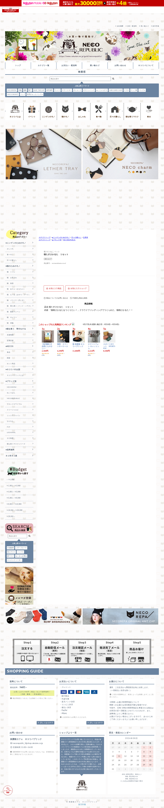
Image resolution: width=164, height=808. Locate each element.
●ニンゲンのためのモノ (61, 237)
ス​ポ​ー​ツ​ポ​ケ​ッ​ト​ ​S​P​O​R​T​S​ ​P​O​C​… (109, 346)
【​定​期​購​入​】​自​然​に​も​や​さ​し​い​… (47, 346)
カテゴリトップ (44, 237)
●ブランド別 (56, 240)
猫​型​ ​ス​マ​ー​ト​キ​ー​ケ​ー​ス (62, 345)
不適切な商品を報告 (79, 298)
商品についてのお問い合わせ (57, 298)
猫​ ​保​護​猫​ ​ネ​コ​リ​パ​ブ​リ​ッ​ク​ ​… (78, 346)
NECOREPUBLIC (69, 240)
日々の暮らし (76, 237)
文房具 (85, 237)
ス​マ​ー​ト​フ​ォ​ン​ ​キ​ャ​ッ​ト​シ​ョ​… (93, 346)
